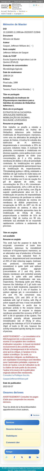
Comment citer (13, 442)
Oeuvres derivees (14, 429)
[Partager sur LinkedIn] (37, 457)
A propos (18, 13)
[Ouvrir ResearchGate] (30, 457)
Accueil (4, 11)
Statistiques (11, 436)
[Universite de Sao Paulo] (4, 6)
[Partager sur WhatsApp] (6, 457)
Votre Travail (6, 13)
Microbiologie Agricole (12, 69)
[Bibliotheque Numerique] (10, 6)
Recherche (12, 11)
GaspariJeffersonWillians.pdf (15, 379)
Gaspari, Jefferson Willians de (16, 46)
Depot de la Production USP (23, 1)
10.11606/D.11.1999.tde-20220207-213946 (21, 32)
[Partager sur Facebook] (14, 457)
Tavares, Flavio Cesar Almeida (16, 89)
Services (22, 11)
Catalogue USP (6, 1)
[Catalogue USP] (31, 46)
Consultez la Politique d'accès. (16, 375)
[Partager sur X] (22, 457)
